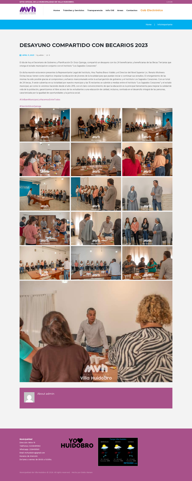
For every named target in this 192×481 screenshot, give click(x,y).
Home (56, 10)
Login (169, 2)
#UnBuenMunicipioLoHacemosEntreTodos (40, 99)
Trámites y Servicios (73, 10)
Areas (120, 10)
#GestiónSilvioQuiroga (30, 106)
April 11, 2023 (28, 55)
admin (41, 55)
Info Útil (110, 10)
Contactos (131, 10)
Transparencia (95, 10)
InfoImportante (164, 24)
